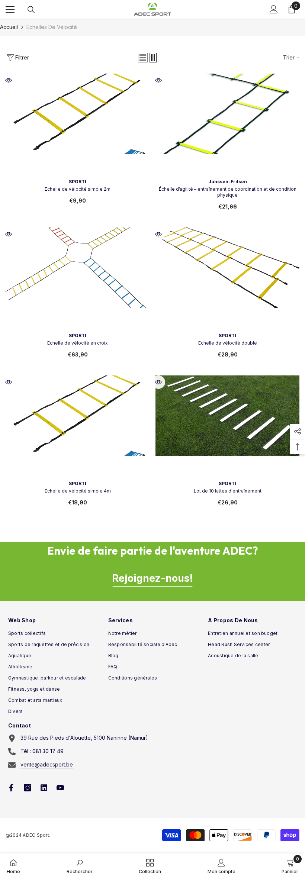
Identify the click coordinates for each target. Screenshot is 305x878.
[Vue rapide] (8, 80)
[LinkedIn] (44, 787)
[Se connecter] (274, 9)
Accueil (9, 27)
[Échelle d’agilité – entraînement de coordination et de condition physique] (227, 145)
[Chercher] (31, 9)
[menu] (10, 9)
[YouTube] (60, 787)
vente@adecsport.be (46, 764)
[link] (79, 866)
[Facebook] (11, 787)
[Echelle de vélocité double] (227, 299)
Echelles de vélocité (51, 27)
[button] (143, 57)
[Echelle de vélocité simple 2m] (78, 145)
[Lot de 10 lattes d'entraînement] (227, 447)
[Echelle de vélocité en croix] (78, 299)
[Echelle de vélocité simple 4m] (78, 447)
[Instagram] (27, 787)
